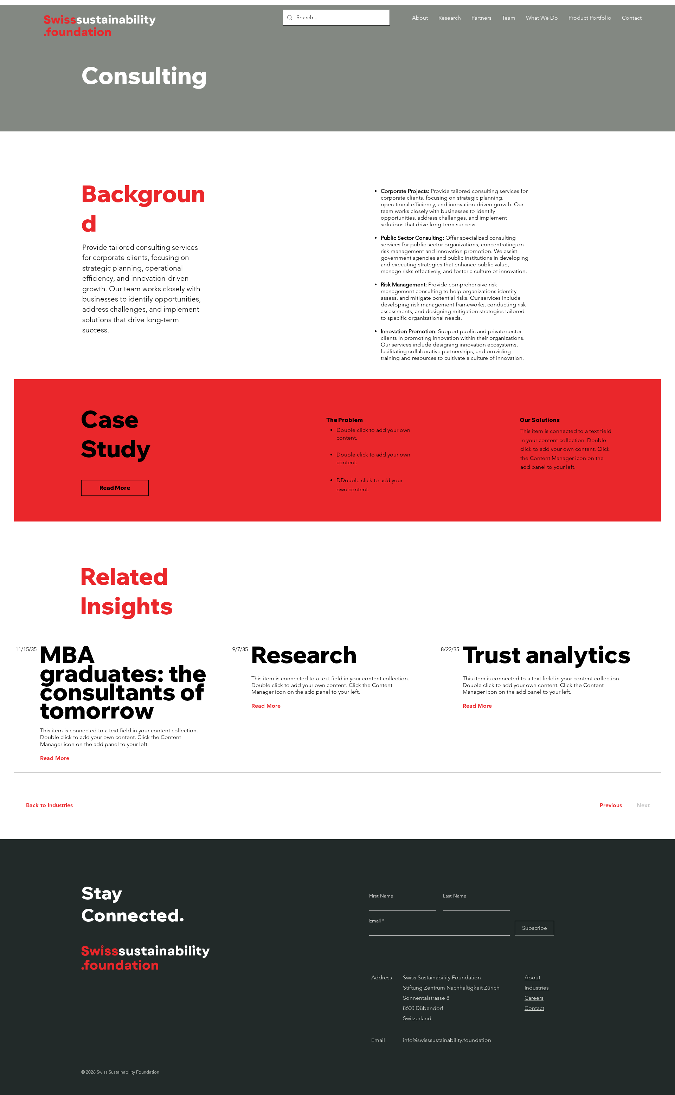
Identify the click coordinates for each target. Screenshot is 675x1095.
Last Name (455, 895)
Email (375, 920)
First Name (381, 895)
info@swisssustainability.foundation (447, 1040)
